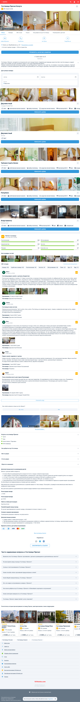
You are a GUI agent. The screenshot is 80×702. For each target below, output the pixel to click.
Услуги (27, 32)
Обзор (3, 32)
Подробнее (50, 698)
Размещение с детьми (59, 32)
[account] (74, 2)
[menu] (78, 2)
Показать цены (40, 112)
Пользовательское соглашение (8, 697)
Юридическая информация (7, 698)
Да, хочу (21, 409)
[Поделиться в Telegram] (40, 541)
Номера (10, 32)
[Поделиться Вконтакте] (44, 541)
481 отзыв (19, 32)
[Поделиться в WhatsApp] (36, 541)
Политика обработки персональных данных (11, 700)
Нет (59, 409)
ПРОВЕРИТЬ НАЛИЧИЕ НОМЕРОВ (40, 52)
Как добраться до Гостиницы (41, 32)
